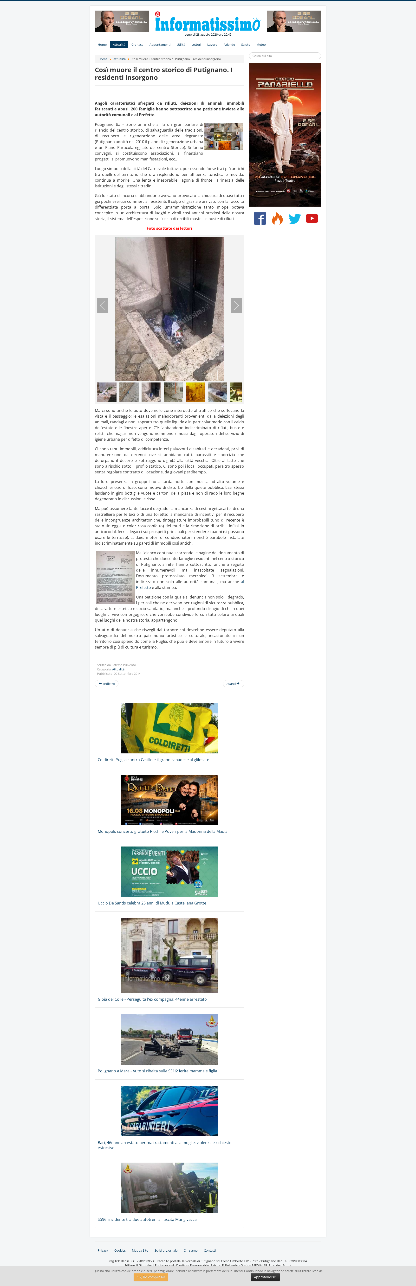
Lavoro (212, 44)
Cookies (120, 1250)
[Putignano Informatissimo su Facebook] (259, 220)
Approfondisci (265, 1277)
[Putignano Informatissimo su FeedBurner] (276, 220)
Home (102, 44)
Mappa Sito (140, 1250)
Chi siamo (191, 1250)
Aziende (229, 44)
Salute (245, 44)
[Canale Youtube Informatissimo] (311, 220)
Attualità (119, 44)
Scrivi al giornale (166, 1250)
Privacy (103, 1250)
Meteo (261, 44)
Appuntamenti (160, 44)
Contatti (210, 1250)
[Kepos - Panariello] (285, 134)
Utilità (181, 44)
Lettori (196, 44)
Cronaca (137, 44)
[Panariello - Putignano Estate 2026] (122, 21)
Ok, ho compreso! (151, 1277)
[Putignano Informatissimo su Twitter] (293, 220)
